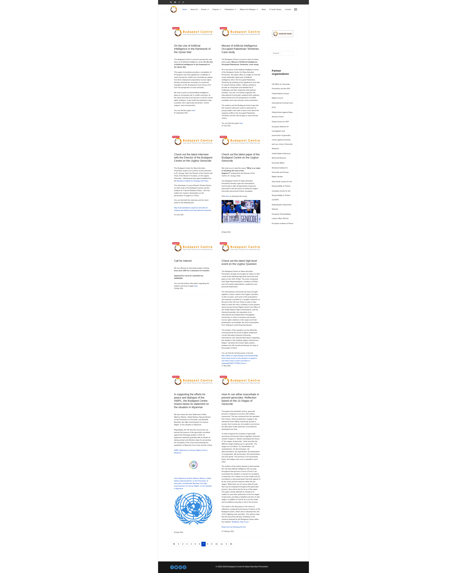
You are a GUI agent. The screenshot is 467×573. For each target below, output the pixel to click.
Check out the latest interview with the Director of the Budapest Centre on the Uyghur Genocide (193, 157)
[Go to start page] (174, 544)
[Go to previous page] (178, 544)
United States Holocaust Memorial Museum (281, 155)
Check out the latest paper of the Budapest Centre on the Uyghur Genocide (241, 157)
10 (216, 544)
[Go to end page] (231, 544)
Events (204, 9)
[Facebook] (171, 2)
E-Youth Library (275, 9)
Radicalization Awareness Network (281, 207)
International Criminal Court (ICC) (282, 105)
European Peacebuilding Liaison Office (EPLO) (281, 216)
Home (184, 9)
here (193, 110)
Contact (288, 9)
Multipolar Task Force (240, 522)
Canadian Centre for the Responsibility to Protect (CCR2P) (281, 195)
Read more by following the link (234, 527)
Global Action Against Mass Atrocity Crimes (282, 114)
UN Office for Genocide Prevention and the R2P (281, 86)
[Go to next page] (226, 544)
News (264, 9)
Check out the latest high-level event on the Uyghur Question (239, 262)
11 (222, 544)
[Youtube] (175, 2)
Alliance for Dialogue (248, 9)
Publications (229, 9)
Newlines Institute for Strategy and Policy (192, 181)
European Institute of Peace (282, 223)
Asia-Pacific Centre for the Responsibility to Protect (282, 184)
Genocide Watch (278, 163)
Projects (215, 9)
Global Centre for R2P (280, 122)
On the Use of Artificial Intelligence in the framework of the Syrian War (192, 49)
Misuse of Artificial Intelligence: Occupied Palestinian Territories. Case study (241, 49)
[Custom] (183, 2)
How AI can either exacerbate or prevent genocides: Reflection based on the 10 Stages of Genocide (240, 399)
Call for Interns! (183, 260)
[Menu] (295, 9)
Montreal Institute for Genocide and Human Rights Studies (280, 172)
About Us (194, 9)
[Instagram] (179, 2)
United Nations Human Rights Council (280, 96)
